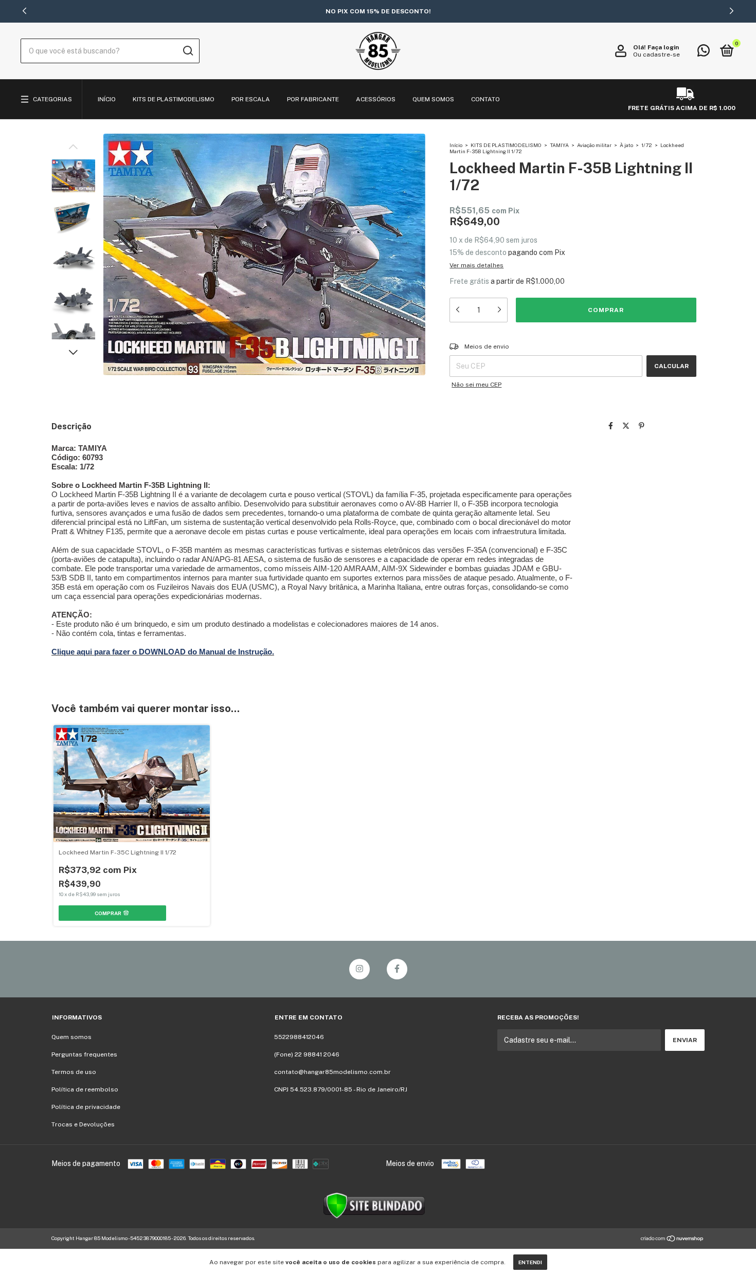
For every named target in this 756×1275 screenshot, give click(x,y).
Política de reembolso (84, 1089)
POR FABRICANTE (313, 99)
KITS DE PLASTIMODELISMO (173, 99)
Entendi (530, 1262)
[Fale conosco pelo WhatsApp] (703, 53)
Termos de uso (73, 1072)
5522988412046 (299, 1037)
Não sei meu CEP (476, 384)
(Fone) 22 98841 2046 (306, 1054)
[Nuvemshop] (672, 1239)
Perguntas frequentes (84, 1054)
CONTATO (485, 99)
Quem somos (71, 1037)
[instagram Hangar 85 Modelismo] (359, 969)
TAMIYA (559, 145)
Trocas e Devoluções (83, 1124)
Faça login (663, 47)
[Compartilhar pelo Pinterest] (641, 426)
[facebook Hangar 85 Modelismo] (397, 969)
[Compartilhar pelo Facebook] (610, 426)
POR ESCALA (250, 99)
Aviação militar (594, 145)
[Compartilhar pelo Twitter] (625, 426)
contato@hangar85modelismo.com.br (332, 1072)
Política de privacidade (85, 1106)
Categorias (52, 99)
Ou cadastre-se (656, 54)
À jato (626, 145)
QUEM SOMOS (433, 99)
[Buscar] (187, 51)
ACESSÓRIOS (375, 99)
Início (455, 145)
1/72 (646, 145)
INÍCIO (107, 99)
